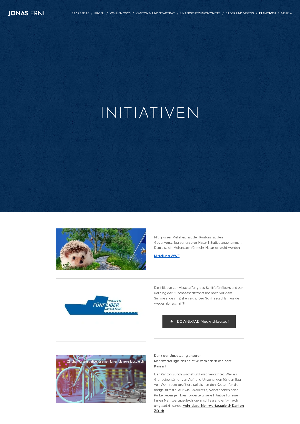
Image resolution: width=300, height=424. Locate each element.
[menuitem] (81, 13)
